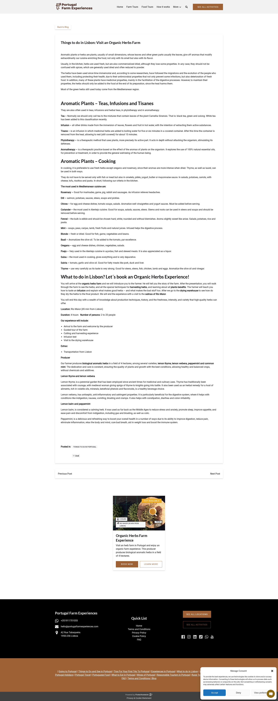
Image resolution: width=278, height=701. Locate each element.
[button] (272, 670)
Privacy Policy (139, 632)
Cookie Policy (139, 636)
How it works (163, 6)
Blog (154, 678)
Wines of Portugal (146, 675)
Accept (214, 692)
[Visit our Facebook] (183, 637)
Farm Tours (132, 6)
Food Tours (147, 6)
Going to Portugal (68, 671)
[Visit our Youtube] (212, 637)
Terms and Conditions (139, 629)
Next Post (215, 473)
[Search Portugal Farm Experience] (186, 6)
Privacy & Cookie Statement (139, 698)
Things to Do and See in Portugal (95, 671)
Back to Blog (63, 27)
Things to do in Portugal (84, 447)
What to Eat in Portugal (123, 675)
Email (77, 456)
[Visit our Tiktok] (201, 637)
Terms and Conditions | (140, 678)
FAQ (139, 639)
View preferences (262, 692)
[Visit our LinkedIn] (195, 637)
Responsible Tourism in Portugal (173, 675)
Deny (238, 692)
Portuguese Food (101, 675)
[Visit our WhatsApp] (206, 637)
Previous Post (65, 473)
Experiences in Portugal (163, 671)
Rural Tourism (199, 675)
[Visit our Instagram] (189, 637)
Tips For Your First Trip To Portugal (131, 671)
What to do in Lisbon (187, 671)
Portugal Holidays (64, 675)
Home (120, 6)
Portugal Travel (83, 675)
